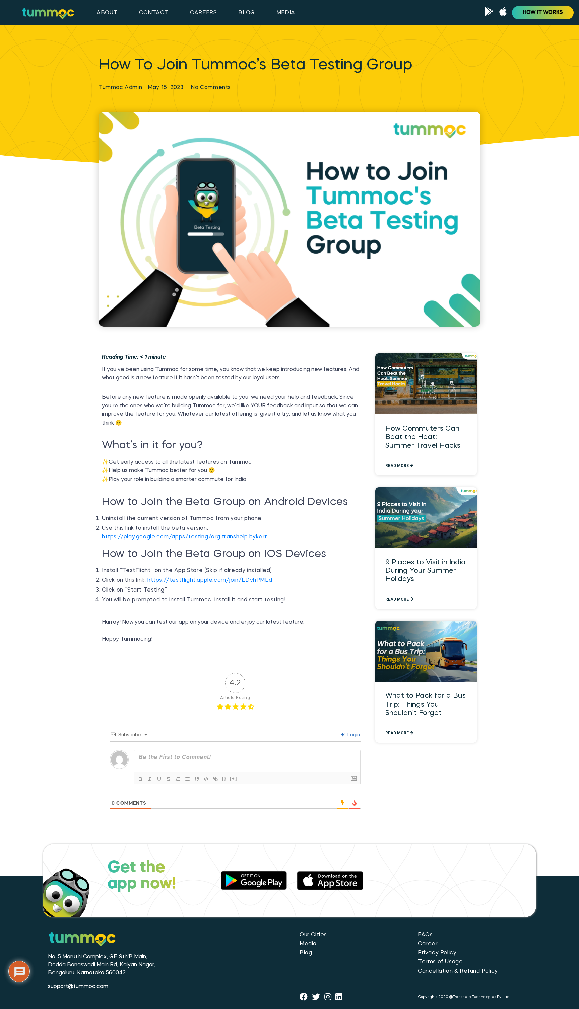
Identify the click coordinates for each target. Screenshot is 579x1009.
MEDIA (285, 13)
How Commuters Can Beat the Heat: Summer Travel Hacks (422, 437)
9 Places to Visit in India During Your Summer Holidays (425, 571)
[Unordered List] (187, 779)
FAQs (425, 935)
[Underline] (159, 779)
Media (308, 944)
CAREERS (203, 13)
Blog (306, 953)
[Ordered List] (178, 779)
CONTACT (154, 13)
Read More (397, 465)
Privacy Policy (437, 953)
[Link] (215, 779)
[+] (233, 778)
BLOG (246, 13)
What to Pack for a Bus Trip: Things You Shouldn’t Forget (425, 704)
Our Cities (313, 935)
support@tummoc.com (78, 986)
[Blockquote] (196, 779)
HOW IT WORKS (543, 12)
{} (224, 778)
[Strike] (168, 779)
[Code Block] (206, 779)
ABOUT (107, 13)
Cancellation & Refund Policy (458, 971)
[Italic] (149, 779)
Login (353, 735)
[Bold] (140, 779)
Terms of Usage (440, 962)
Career (428, 944)
